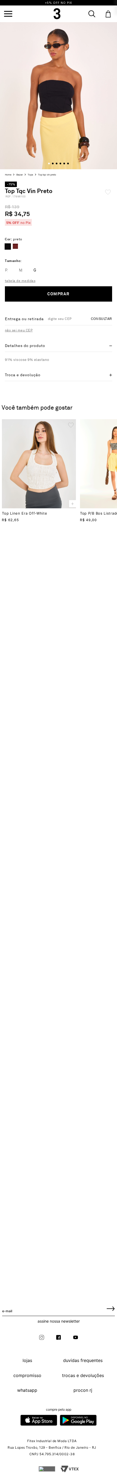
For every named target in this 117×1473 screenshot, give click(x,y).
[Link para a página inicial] (9, 175)
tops (30, 175)
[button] (8, 14)
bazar (19, 175)
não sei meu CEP (19, 330)
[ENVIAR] (111, 1308)
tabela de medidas (20, 281)
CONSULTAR (101, 319)
